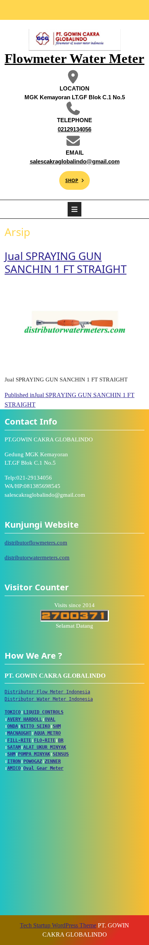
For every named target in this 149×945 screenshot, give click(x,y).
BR (60, 740)
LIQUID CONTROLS (43, 712)
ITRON (14, 761)
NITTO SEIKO (35, 726)
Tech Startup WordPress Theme (58, 925)
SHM (57, 726)
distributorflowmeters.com (36, 543)
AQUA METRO (47, 733)
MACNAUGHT (19, 733)
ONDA (12, 726)
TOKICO (13, 712)
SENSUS (61, 754)
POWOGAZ (32, 761)
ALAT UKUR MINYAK (44, 747)
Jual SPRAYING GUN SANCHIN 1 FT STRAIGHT (65, 262)
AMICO (14, 768)
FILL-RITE (19, 740)
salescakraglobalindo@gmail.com (73, 161)
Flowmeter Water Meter (74, 58)
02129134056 (58, 128)
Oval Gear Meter (43, 768)
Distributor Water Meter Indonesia (49, 699)
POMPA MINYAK (34, 754)
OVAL (50, 719)
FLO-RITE (44, 740)
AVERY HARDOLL (24, 719)
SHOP (68, 177)
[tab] (74, 209)
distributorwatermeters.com (37, 557)
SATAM (14, 747)
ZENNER (53, 761)
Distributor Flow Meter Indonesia (47, 692)
